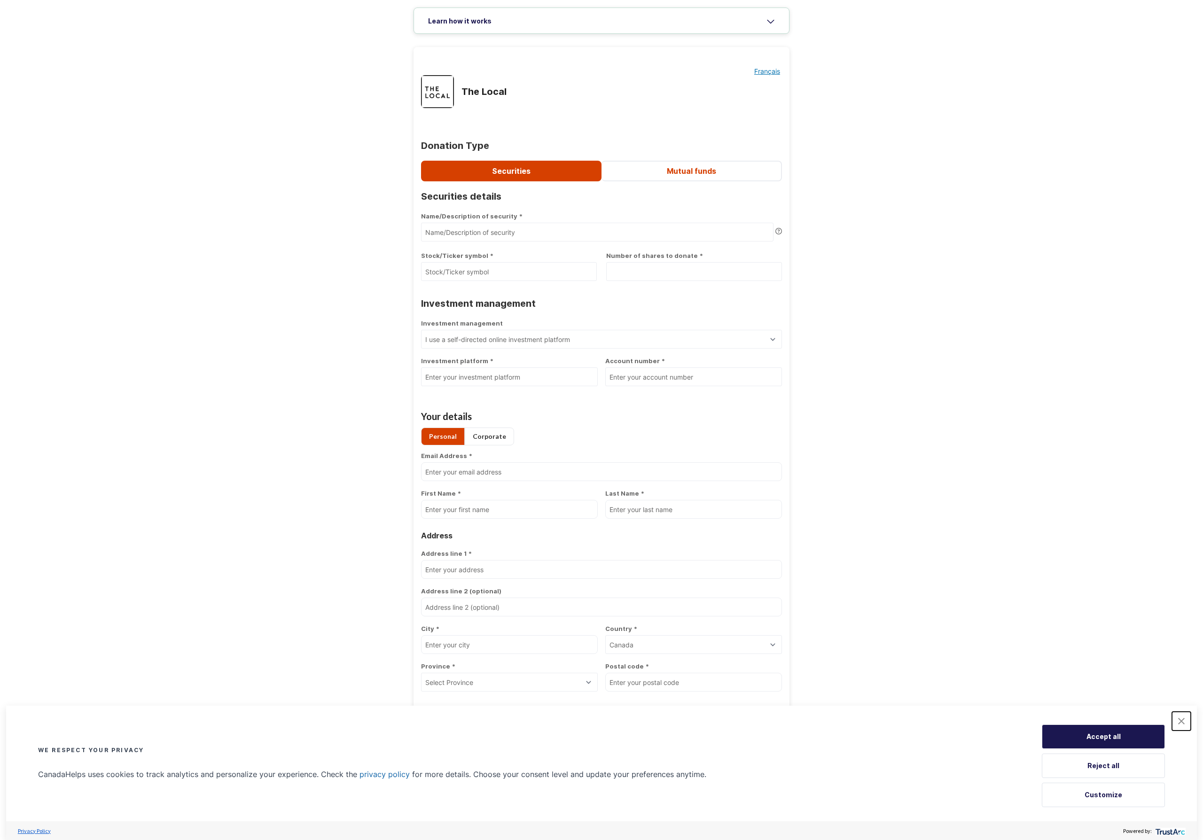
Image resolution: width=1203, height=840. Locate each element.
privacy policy (384, 774)
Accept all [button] (1103, 736)
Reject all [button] (1103, 766)
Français (767, 71)
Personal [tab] (443, 436)
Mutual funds (691, 171)
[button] (1181, 721)
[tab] (601, 21)
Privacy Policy (34, 830)
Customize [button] (1103, 795)
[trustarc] (1169, 831)
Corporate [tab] (489, 436)
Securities (511, 171)
